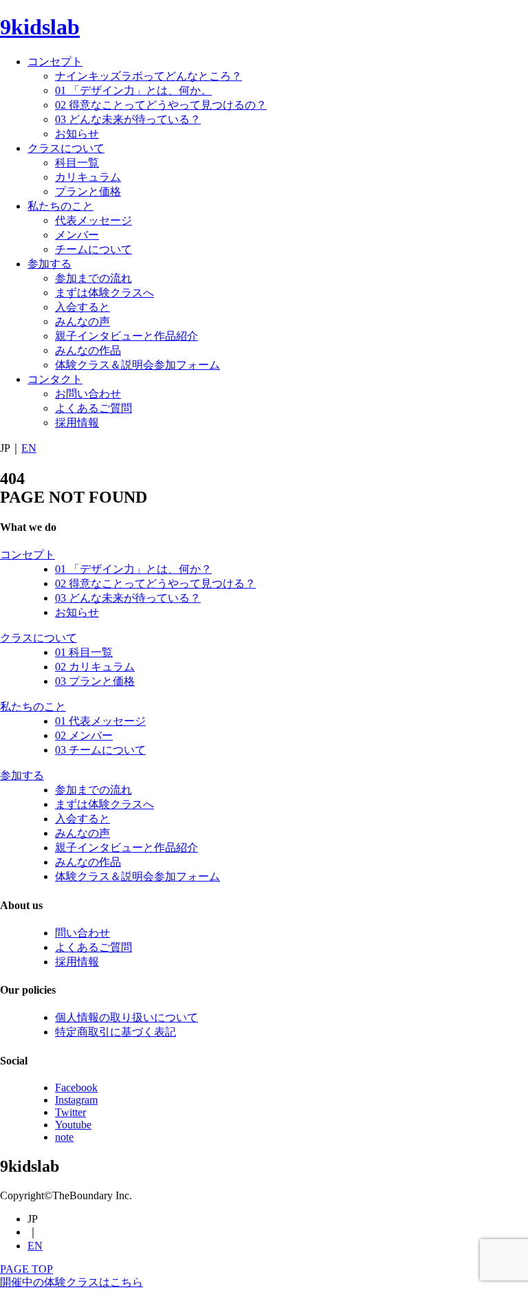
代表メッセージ (93, 220)
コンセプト (55, 61)
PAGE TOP (26, 1269)
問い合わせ (82, 933)
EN (28, 448)
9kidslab (40, 26)
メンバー (77, 235)
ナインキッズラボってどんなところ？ (148, 76)
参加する (50, 264)
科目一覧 (77, 162)
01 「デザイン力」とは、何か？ (133, 569)
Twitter (70, 1112)
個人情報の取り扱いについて (126, 1017)
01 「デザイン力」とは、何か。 (133, 90)
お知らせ (77, 134)
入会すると (82, 307)
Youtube (73, 1124)
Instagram (76, 1100)
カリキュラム (88, 177)
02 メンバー (84, 735)
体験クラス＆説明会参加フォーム (137, 365)
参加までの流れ (93, 278)
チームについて (93, 249)
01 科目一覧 (84, 652)
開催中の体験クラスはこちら (71, 1282)
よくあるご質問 (93, 408)
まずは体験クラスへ (104, 292)
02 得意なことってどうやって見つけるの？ (161, 105)
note (64, 1137)
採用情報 (77, 422)
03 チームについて (100, 750)
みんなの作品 (88, 350)
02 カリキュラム (95, 667)
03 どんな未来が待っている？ (128, 119)
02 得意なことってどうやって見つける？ (155, 583)
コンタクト (55, 379)
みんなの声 (82, 321)
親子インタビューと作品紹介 (126, 336)
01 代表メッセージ (100, 721)
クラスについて (66, 148)
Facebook (76, 1087)
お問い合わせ (88, 394)
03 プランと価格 (95, 681)
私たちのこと (61, 206)
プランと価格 (88, 191)
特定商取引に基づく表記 (115, 1032)
